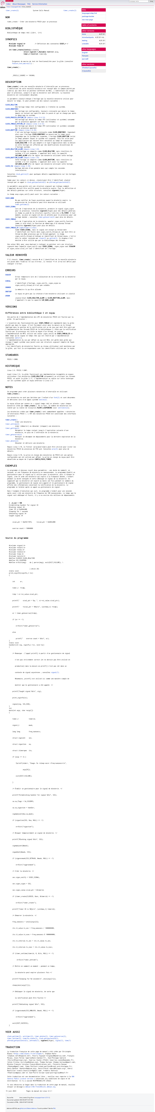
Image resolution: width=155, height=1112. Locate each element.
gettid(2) (53, 238)
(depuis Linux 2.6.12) (25, 117)
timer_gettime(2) (22, 204)
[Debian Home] (2, 4)
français (85, 56)
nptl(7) (18, 338)
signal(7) (55, 672)
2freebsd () (89, 68)
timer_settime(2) (12, 424)
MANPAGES (9, 0)
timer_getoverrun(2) (46, 217)
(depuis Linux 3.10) (17, 166)
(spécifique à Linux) (20, 228)
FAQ (28, 4)
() (11, 420)
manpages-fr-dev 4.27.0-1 (41, 1097)
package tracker (88, 16)
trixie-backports (88, 37)
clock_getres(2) (22, 174)
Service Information (39, 4)
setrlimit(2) (63, 408)
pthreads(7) (34, 1040)
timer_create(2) (12, 10)
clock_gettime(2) (14, 1036)
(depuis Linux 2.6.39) (20, 130)
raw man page (87, 20)
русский (85, 59)
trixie (8, 7)
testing (84, 40)
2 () (86, 71)
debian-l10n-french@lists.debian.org (40, 1087)
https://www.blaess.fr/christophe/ (28, 1054)
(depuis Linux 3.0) (22, 149)
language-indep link (89, 13)
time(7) (68, 1040)
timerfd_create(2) (30, 1038)
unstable (85, 44)
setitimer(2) (28, 1036)
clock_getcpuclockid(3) (36, 182)
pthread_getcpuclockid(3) (59, 182)
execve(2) (43, 400)
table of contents (89, 25)
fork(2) (57, 397)
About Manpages (18, 4)
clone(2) (42, 238)
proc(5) (55, 449)
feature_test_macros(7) (21, 63)
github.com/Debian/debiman (28, 1108)
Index (8, 4)
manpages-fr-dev (16, 7)
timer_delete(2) (11, 441)
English (85, 53)
